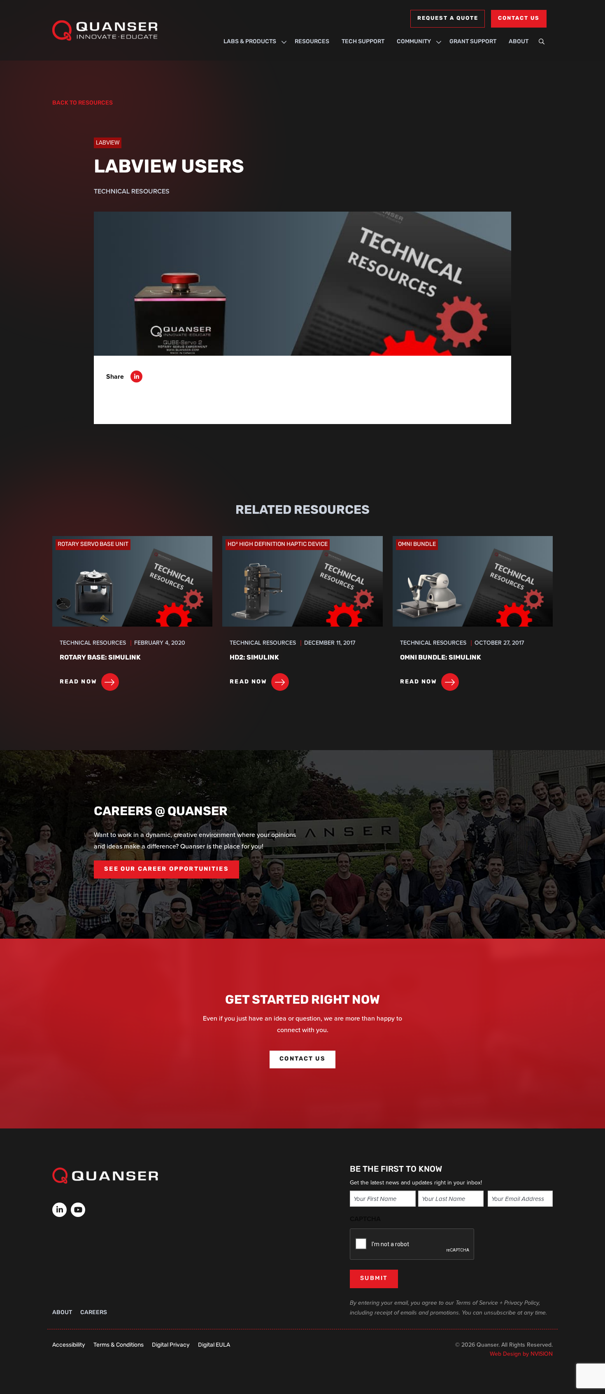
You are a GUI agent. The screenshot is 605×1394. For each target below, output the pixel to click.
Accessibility (68, 1345)
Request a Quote (447, 18)
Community (414, 42)
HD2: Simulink (254, 658)
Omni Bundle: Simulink (440, 658)
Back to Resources (82, 103)
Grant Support (472, 42)
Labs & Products (249, 42)
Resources (312, 42)
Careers (93, 1313)
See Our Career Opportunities (166, 869)
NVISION (542, 1354)
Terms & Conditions (118, 1345)
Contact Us (519, 18)
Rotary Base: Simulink (100, 658)
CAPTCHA (365, 1219)
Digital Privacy (171, 1345)
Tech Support (363, 42)
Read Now (78, 682)
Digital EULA (214, 1345)
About (518, 42)
